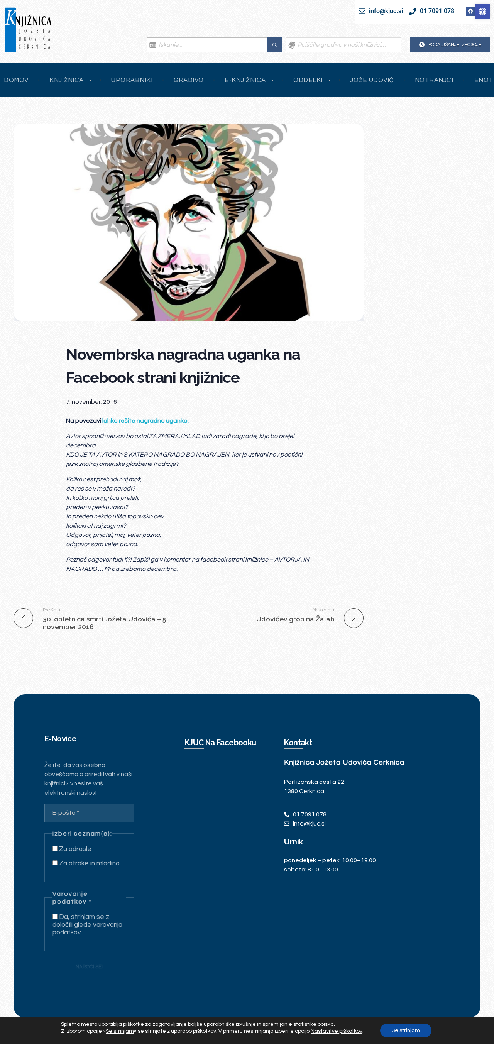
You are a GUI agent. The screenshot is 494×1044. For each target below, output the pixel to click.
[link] (482, 11)
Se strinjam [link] (120, 1031)
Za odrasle (74, 849)
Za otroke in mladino (89, 863)
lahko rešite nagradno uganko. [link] (145, 421)
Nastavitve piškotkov (336, 1031)
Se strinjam (406, 1030)
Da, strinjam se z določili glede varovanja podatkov (87, 925)
